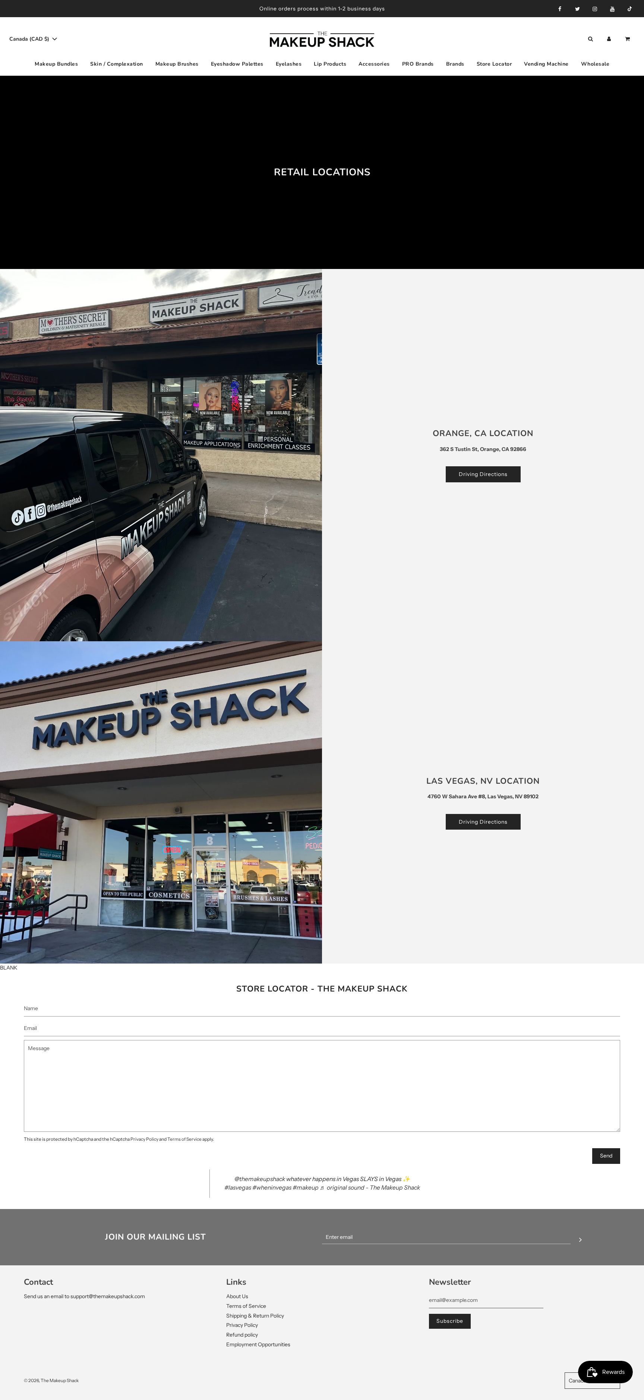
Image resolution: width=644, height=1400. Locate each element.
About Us (237, 1296)
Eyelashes (289, 64)
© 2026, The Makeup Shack (51, 1380)
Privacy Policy (144, 1139)
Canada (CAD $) (30, 39)
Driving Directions (483, 474)
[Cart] (628, 39)
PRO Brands (418, 64)
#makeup (306, 1187)
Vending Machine (546, 64)
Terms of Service (184, 1139)
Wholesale (595, 64)
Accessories (374, 64)
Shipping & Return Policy (255, 1315)
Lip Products (330, 64)
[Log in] (609, 39)
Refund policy (242, 1334)
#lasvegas (237, 1187)
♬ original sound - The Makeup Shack (370, 1187)
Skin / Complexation (116, 64)
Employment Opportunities (258, 1344)
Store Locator (494, 64)
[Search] (590, 39)
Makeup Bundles (56, 64)
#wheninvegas (271, 1187)
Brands (455, 64)
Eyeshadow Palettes (237, 64)
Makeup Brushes (177, 64)
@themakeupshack (259, 1179)
